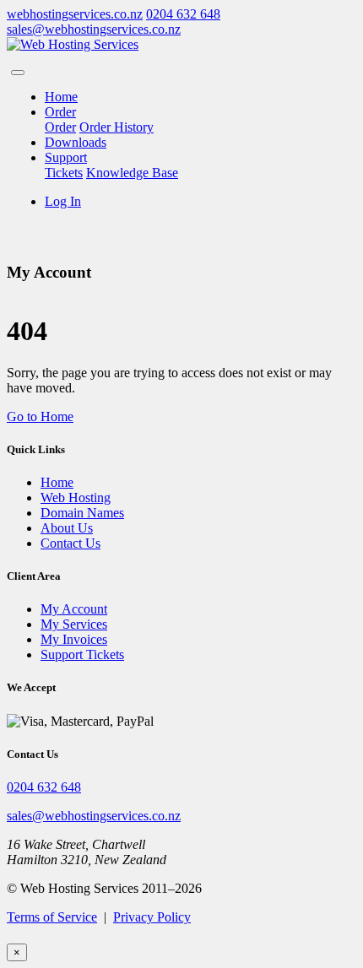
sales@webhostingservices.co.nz (94, 29)
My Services (74, 624)
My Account (74, 609)
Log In (63, 201)
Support (66, 157)
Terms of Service (52, 917)
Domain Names (82, 513)
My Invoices (74, 639)
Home (61, 96)
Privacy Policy (152, 917)
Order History (116, 127)
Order (60, 112)
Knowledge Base (132, 172)
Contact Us (70, 543)
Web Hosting (76, 497)
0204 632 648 (183, 14)
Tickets (64, 172)
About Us (67, 528)
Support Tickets (82, 654)
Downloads (75, 142)
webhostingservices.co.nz (75, 14)
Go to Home (40, 416)
